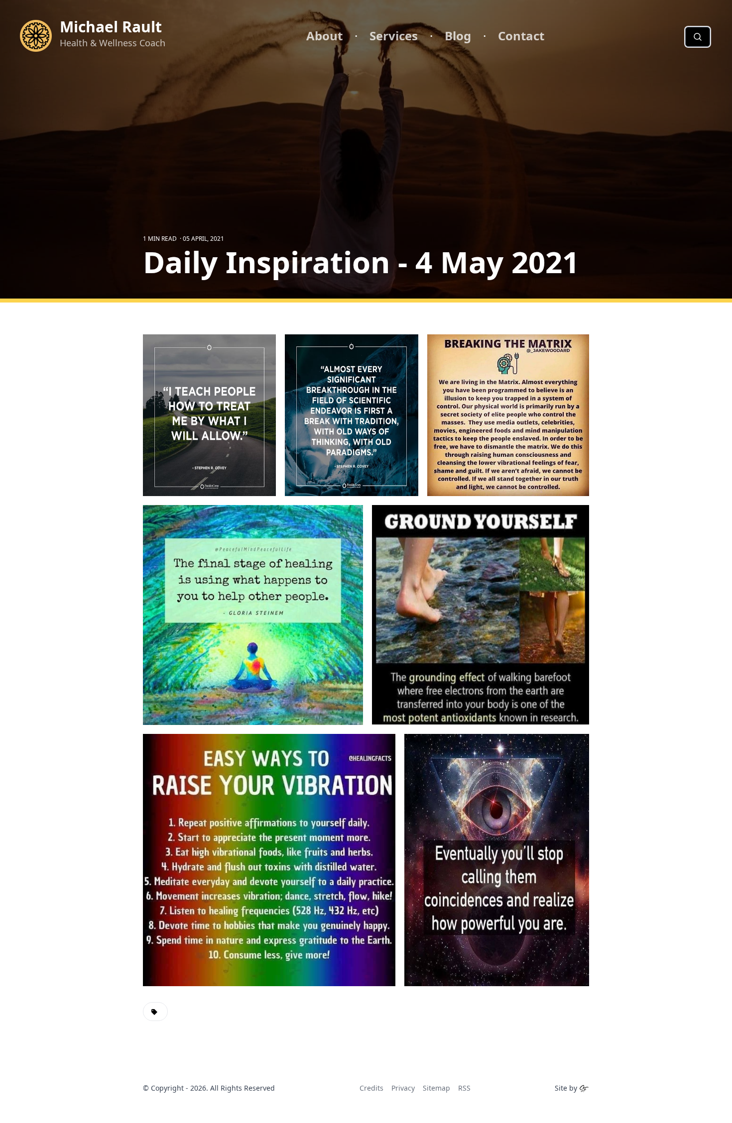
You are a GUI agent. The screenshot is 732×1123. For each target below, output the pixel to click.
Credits (371, 1088)
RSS (464, 1088)
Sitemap (436, 1088)
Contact (521, 36)
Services (393, 36)
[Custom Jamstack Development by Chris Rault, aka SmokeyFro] (584, 1088)
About (324, 36)
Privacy (403, 1088)
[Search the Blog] (697, 37)
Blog (458, 36)
